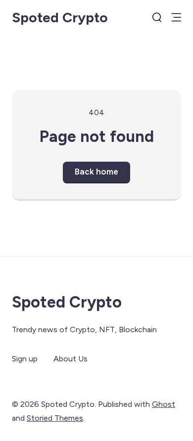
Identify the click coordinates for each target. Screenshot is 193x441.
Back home (96, 171)
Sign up (25, 358)
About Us (70, 358)
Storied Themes (55, 418)
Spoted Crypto (60, 17)
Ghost (163, 404)
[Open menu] (176, 17)
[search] (156, 17)
